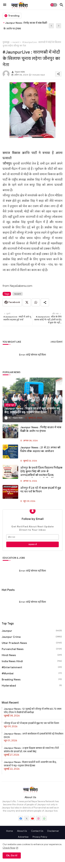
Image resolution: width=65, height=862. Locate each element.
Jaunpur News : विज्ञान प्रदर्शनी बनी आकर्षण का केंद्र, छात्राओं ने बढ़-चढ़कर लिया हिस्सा (30, 763)
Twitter (27, 302)
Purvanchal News (32, 649)
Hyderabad (32, 685)
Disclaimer (53, 830)
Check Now (9, 847)
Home (9, 830)
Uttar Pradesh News (32, 643)
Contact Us (37, 830)
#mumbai (32, 673)
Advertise (23, 836)
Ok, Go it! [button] (11, 855)
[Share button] (45, 302)
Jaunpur (32, 630)
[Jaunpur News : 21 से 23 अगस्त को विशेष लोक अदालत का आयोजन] (10, 451)
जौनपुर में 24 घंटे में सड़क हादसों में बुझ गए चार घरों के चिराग (40, 489)
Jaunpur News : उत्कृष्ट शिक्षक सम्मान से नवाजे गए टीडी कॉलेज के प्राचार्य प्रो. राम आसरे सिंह (31, 749)
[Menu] (4, 4)
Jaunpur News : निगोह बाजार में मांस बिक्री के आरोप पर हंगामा (25, 25)
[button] (53, 5)
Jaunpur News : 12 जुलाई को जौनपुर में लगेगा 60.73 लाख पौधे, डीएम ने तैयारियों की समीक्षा (32, 710)
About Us (22, 830)
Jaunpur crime (32, 636)
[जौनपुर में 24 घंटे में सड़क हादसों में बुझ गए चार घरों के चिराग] (10, 492)
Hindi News (32, 655)
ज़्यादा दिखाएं (56, 341)
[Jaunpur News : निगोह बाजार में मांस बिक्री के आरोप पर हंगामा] (10, 431)
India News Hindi (32, 661)
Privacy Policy (40, 836)
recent (15, 42)
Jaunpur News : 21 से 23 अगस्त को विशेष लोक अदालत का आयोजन (40, 449)
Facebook (14, 302)
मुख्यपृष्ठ (6, 42)
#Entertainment (32, 667)
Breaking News (32, 679)
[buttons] (20, 818)
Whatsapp (36, 302)
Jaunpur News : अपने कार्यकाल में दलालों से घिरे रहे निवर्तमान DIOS (33, 735)
